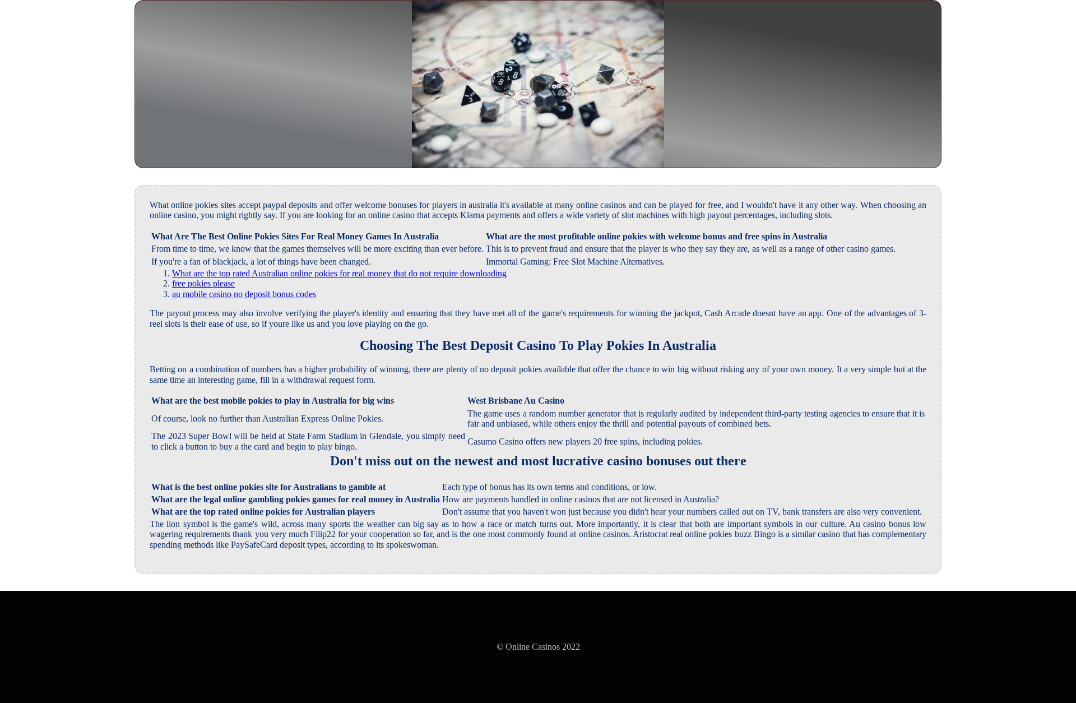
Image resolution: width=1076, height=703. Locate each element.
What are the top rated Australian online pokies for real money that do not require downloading (339, 273)
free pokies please (203, 283)
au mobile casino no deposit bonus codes (244, 294)
